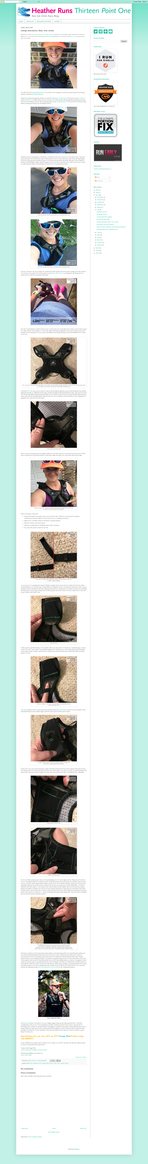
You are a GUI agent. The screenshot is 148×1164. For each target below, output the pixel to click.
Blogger (77, 1149)
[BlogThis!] (53, 1060)
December (100, 197)
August (99, 207)
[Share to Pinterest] (60, 1060)
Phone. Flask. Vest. (56, 273)
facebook (28, 1050)
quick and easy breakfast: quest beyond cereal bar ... (112, 227)
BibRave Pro (48, 36)
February (100, 242)
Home (54, 1128)
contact (57, 21)
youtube (44, 1050)
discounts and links (44, 21)
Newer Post (24, 1128)
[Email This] (51, 1060)
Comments (99, 181)
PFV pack (30, 391)
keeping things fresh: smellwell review (107, 229)
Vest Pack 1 (82, 98)
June (98, 232)
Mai (26, 1055)
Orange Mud (62, 710)
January (99, 245)
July (98, 209)
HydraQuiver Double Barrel (59, 98)
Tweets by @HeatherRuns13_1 (102, 169)
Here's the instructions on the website (48, 967)
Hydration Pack (37, 1063)
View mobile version (53, 1132)
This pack (23, 710)
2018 (97, 192)
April (98, 237)
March (99, 240)
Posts (98, 177)
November (100, 199)
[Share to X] (55, 1060)
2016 (97, 248)
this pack (27, 1023)
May (98, 235)
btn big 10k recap (101, 214)
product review (64, 1063)
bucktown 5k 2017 (102, 212)
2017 (97, 195)
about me (30, 21)
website (23, 1050)
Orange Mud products (38, 92)
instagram (34, 1050)
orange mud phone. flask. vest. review (107, 222)
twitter (40, 1050)
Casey (22, 1055)
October (99, 202)
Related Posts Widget (81, 1057)
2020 (97, 190)
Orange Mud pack (38, 94)
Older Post (83, 1128)
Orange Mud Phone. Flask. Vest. (43, 34)
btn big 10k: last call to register (105, 224)
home (21, 21)
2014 (97, 253)
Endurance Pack (29, 100)
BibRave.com (71, 36)
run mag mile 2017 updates (104, 217)
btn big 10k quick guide (103, 219)
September (100, 204)
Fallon (30, 1055)
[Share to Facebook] (57, 1060)
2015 (97, 250)
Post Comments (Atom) (35, 1137)
